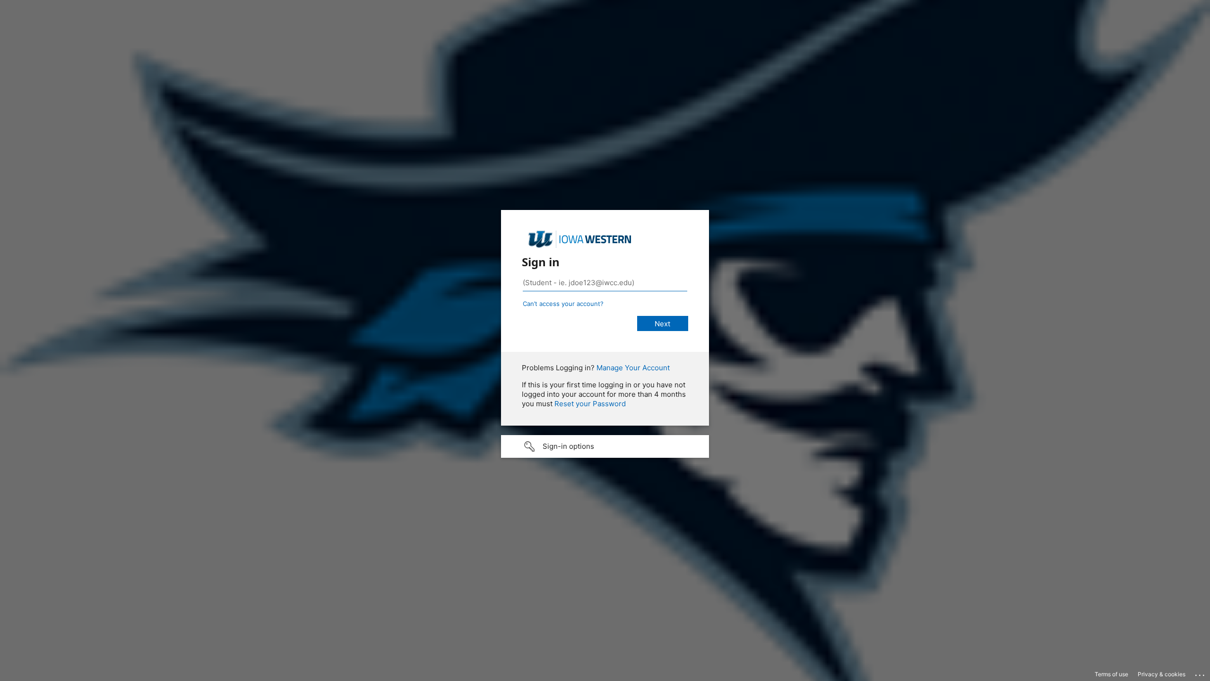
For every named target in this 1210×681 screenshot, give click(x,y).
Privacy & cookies (1161, 674)
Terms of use (1111, 674)
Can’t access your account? (563, 303)
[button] (605, 446)
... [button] (1200, 673)
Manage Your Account (633, 367)
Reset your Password (590, 403)
